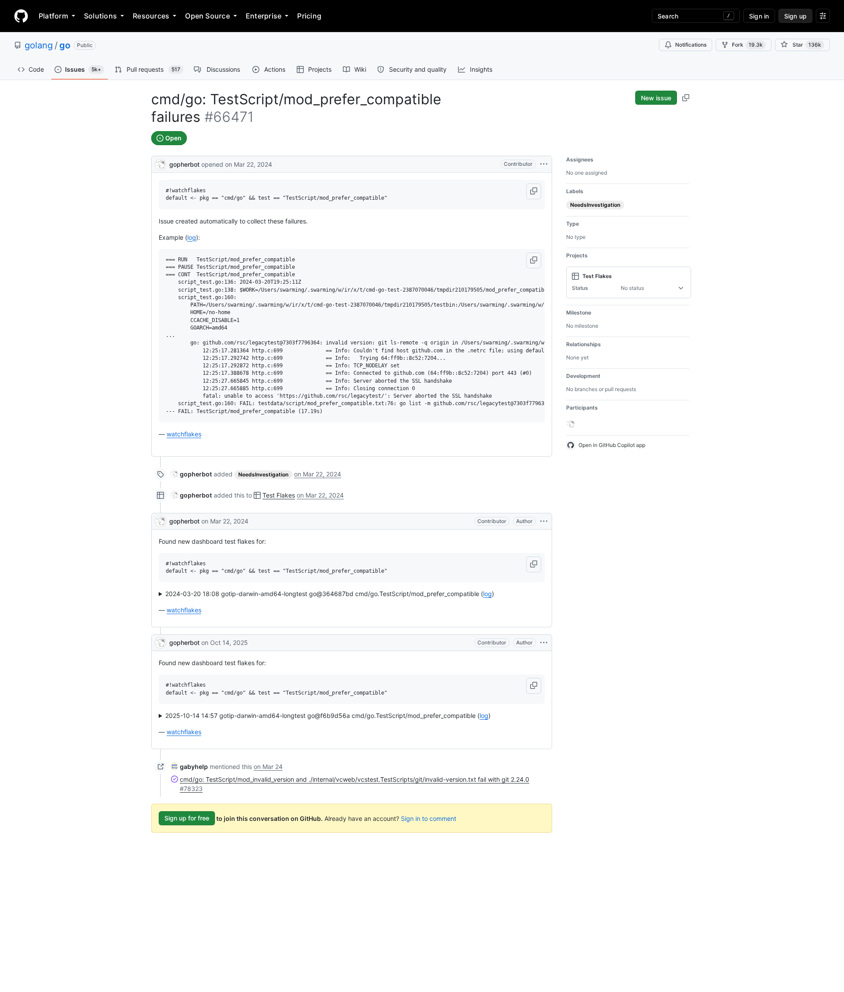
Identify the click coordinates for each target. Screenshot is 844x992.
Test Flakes (278, 495)
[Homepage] (21, 16)
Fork (747, 44)
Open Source (207, 15)
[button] (533, 191)
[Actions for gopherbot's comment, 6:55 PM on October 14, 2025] (544, 643)
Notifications (690, 44)
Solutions (100, 15)
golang (39, 45)
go (64, 45)
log (191, 237)
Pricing (309, 15)
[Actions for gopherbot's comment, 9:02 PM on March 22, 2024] (544, 521)
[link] (191, 474)
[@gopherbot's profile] (160, 163)
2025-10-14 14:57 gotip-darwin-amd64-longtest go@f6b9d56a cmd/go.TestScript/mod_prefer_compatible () (328, 715)
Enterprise (263, 15)
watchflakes (184, 434)
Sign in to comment (428, 818)
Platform (53, 15)
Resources (151, 15)
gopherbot (184, 164)
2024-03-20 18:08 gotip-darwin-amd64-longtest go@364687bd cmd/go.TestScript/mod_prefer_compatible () (329, 593)
